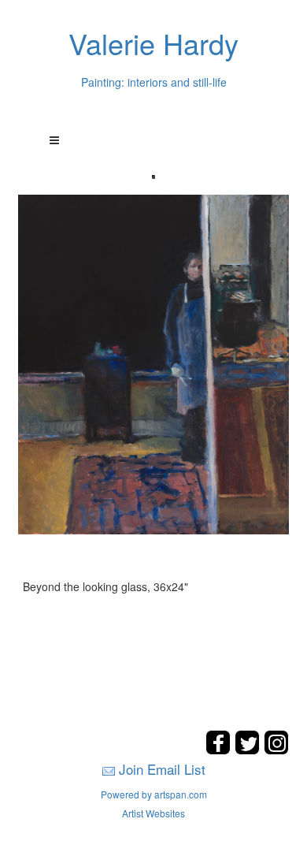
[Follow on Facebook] (220, 750)
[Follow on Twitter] (249, 750)
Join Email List (162, 769)
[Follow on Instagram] (276, 750)
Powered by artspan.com (154, 794)
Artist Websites (153, 813)
